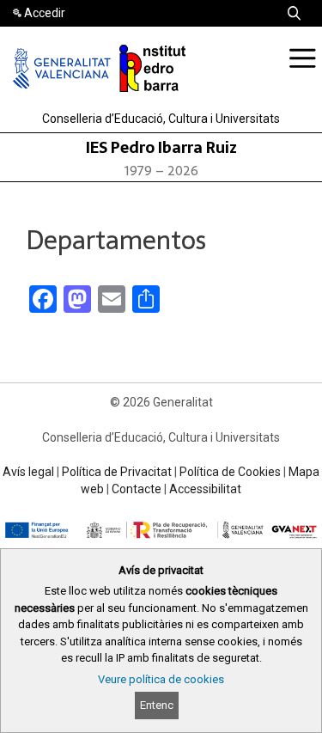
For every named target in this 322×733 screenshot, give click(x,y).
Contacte (136, 489)
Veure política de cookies (161, 679)
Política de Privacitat (117, 472)
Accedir (44, 13)
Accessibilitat (205, 489)
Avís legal (28, 472)
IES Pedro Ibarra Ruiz (161, 147)
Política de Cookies (230, 472)
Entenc (156, 705)
